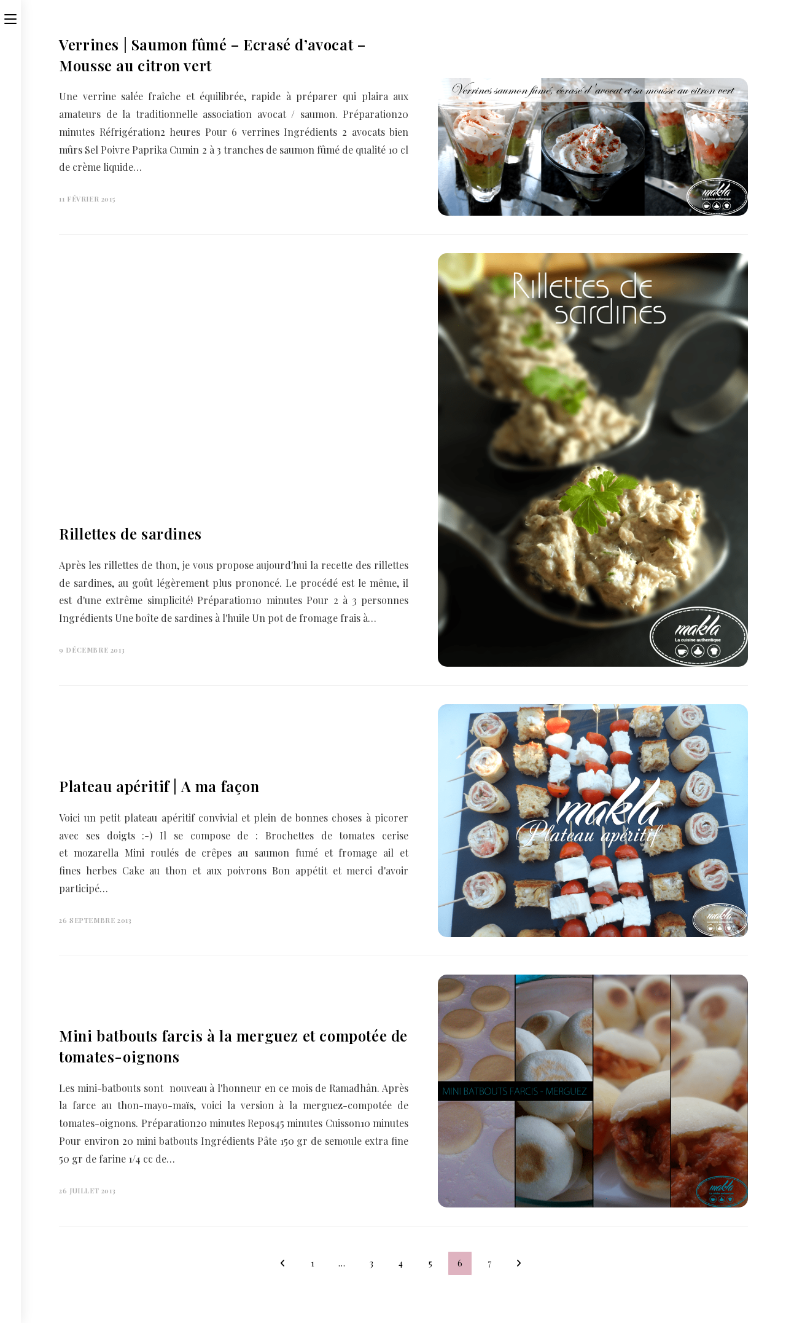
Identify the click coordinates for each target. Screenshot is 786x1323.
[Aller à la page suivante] (519, 1263)
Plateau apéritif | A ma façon (159, 786)
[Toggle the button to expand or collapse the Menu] (10, 16)
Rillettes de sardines (130, 533)
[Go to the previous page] (283, 1263)
